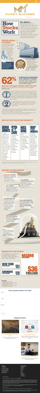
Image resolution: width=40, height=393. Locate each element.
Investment (22, 368)
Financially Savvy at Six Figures (29, 356)
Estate (22, 369)
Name (2, 292)
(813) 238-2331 (29, 17)
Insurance (22, 370)
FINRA (28, 388)
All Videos (22, 374)
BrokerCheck (19, 378)
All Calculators (23, 375)
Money (22, 372)
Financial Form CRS (6, 376)
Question (2, 304)
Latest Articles (23, 373)
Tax (21, 371)
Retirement (22, 367)
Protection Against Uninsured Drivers (10, 335)
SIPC (30, 388)
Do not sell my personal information (18, 385)
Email (2, 298)
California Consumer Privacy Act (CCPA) (27, 384)
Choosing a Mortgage (29, 334)
